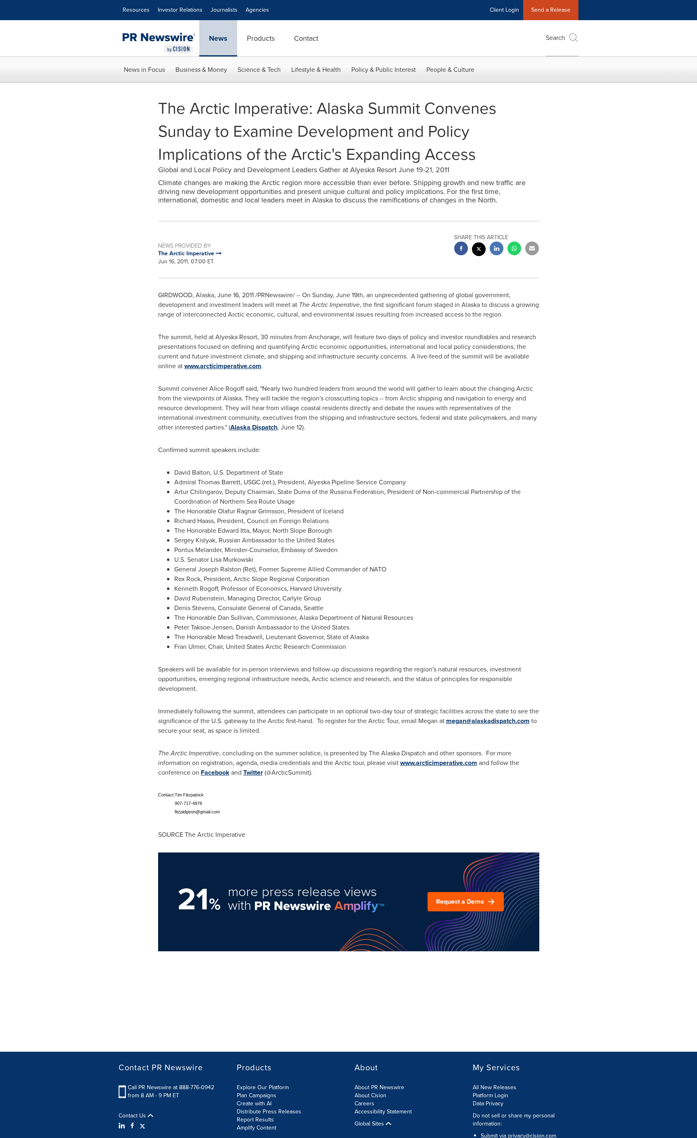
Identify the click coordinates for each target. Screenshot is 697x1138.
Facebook (215, 772)
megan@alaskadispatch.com (488, 720)
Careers (364, 1103)
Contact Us (133, 1116)
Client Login (504, 10)
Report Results (255, 1119)
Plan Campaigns (256, 1095)
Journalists (224, 10)
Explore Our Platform (263, 1087)
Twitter (253, 772)
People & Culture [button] (450, 69)
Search (555, 37)
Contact (306, 38)
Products (261, 38)
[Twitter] (142, 1126)
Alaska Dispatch (254, 427)
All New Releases (494, 1087)
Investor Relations (180, 10)
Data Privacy (488, 1103)
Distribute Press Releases (269, 1111)
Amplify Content (256, 1127)
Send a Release (550, 10)
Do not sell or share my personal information (514, 1119)
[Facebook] (132, 1126)
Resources (136, 10)
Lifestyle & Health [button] (316, 69)
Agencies (257, 10)
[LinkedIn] (123, 1126)
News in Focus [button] (144, 69)
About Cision (370, 1095)
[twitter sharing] (479, 250)
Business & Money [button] (201, 69)
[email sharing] (532, 249)
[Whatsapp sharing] (514, 249)
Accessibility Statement (383, 1111)
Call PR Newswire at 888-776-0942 (171, 1087)
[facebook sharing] (461, 249)
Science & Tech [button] (259, 69)
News (218, 38)
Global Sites (370, 1124)
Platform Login (490, 1095)
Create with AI (254, 1103)
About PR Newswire (379, 1087)
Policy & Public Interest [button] (383, 69)
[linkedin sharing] (496, 249)
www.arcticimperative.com (222, 366)
